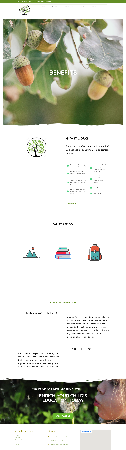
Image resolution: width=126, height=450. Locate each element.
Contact (93, 7)
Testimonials (68, 7)
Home (43, 7)
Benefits (54, 7)
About (82, 7)
